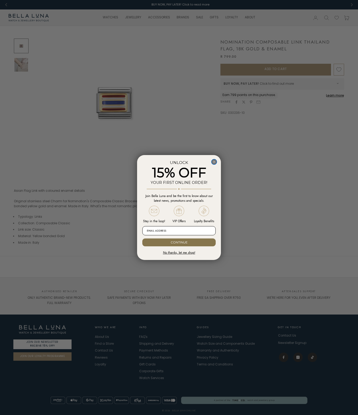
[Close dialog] (214, 161)
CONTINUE (179, 242)
